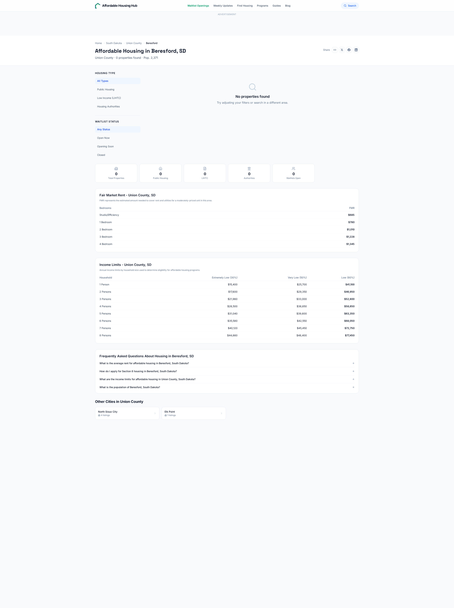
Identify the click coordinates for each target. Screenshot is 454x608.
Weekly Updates (223, 5)
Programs (262, 5)
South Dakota (114, 43)
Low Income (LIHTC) (109, 97)
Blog (287, 5)
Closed (101, 154)
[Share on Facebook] (349, 50)
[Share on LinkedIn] (356, 50)
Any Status (103, 129)
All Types (102, 80)
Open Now (103, 137)
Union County (134, 43)
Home (98, 43)
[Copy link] (335, 50)
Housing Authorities (108, 106)
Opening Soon (105, 146)
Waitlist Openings (198, 5)
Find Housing (245, 5)
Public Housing (105, 89)
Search (352, 5)
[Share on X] (342, 50)
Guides (277, 5)
